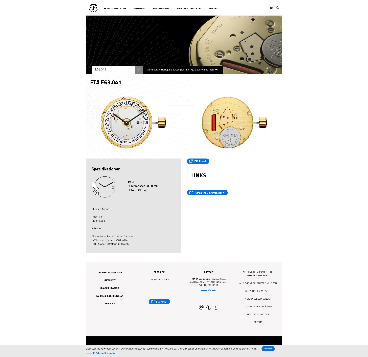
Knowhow (110, 280)
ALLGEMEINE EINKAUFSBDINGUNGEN (258, 283)
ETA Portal (200, 161)
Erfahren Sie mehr (104, 353)
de (271, 8)
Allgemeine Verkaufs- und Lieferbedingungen (258, 273)
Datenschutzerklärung (258, 306)
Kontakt (212, 290)
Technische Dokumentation (209, 192)
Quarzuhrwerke (199, 70)
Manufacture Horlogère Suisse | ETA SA (167, 70)
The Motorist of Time (110, 273)
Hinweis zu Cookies (258, 314)
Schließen (268, 348)
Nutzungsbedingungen (258, 299)
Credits (258, 322)
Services (110, 304)
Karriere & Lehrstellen (109, 296)
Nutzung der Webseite (258, 291)
